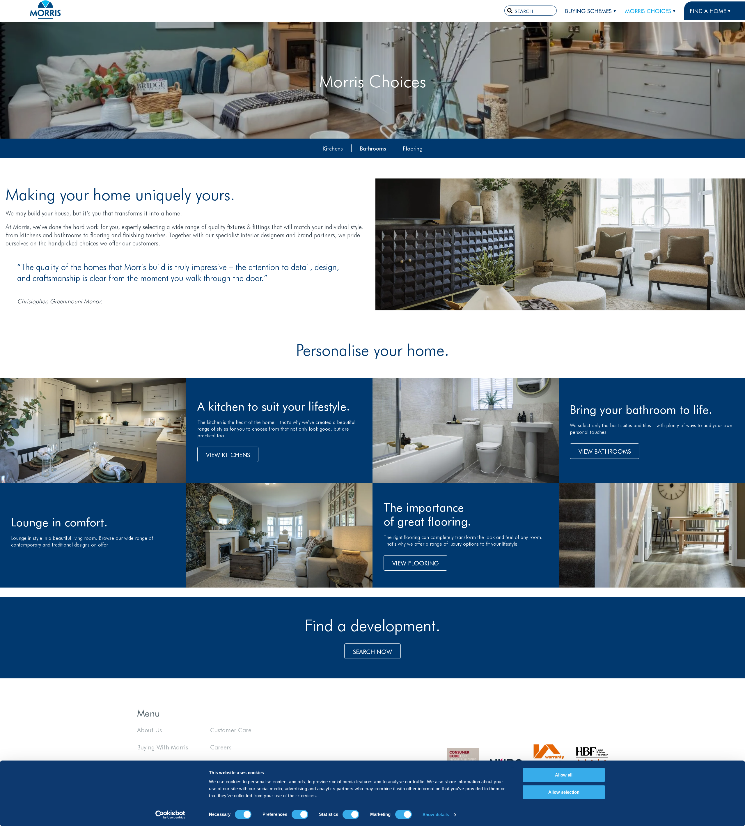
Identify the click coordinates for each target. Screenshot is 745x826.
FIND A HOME (708, 11)
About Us (149, 730)
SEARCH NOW (372, 651)
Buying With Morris (162, 747)
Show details (436, 814)
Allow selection (563, 792)
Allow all (563, 774)
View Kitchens (228, 454)
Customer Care (230, 730)
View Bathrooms (605, 451)
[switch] (300, 814)
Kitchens (332, 148)
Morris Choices (648, 11)
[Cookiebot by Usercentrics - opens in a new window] (170, 814)
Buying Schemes (588, 11)
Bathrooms (373, 148)
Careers (220, 747)
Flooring (413, 148)
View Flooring (415, 563)
